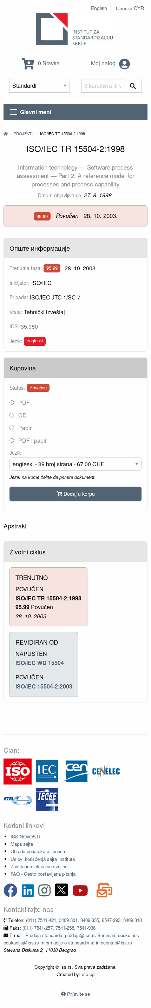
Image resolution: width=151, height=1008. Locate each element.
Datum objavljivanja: (60, 195)
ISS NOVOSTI (25, 836)
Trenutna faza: (25, 267)
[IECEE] (47, 799)
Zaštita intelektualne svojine (39, 866)
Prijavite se (78, 993)
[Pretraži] (133, 86)
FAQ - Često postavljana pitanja (43, 873)
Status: (17, 387)
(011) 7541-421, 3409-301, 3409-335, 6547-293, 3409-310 (84, 920)
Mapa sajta (22, 844)
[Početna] (6, 133)
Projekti (23, 133)
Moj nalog (104, 63)
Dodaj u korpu (78, 493)
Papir (24, 428)
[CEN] (77, 770)
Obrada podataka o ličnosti (38, 851)
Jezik (15, 452)
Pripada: (18, 297)
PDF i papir (32, 440)
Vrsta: (15, 311)
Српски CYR (130, 8)
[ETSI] (18, 799)
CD (22, 415)
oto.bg (88, 974)
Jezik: (15, 340)
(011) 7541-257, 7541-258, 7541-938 (59, 927)
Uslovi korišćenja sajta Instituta (43, 859)
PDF (23, 402)
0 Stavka (48, 63)
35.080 (29, 326)
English (99, 8)
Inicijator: (19, 282)
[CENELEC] (106, 770)
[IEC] (47, 770)
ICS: (14, 326)
